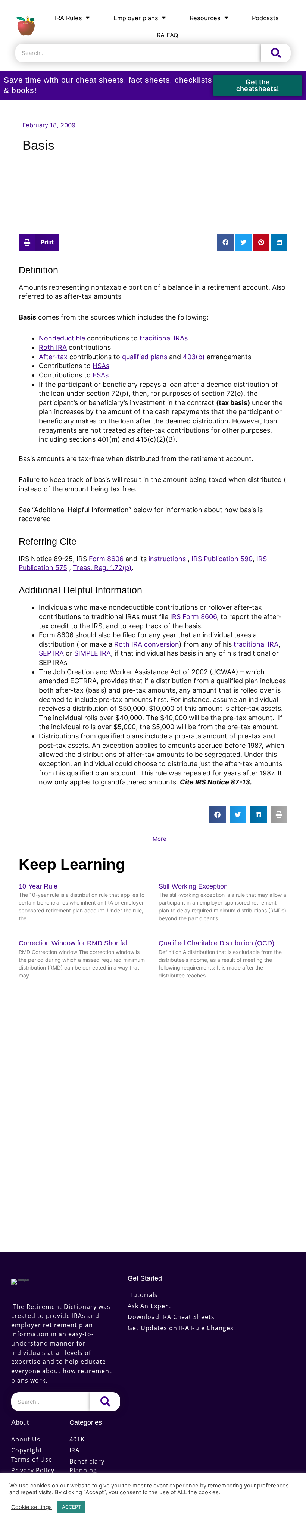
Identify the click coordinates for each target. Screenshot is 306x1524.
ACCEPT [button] (71, 1507)
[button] (39, 242)
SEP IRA (51, 653)
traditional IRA (256, 644)
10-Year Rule (38, 886)
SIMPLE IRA (92, 653)
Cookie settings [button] (31, 1507)
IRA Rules (68, 18)
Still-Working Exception (193, 886)
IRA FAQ (166, 35)
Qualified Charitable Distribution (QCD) (216, 943)
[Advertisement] (153, 187)
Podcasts (265, 18)
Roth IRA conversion (146, 644)
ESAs (101, 375)
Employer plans (135, 18)
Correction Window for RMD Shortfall (74, 943)
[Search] (276, 53)
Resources (205, 18)
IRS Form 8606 (193, 617)
